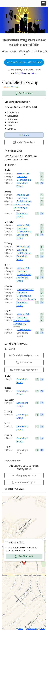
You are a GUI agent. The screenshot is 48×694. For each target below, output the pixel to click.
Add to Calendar (25, 142)
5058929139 (26, 362)
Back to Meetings (12, 87)
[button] (24, 562)
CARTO (42, 628)
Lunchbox (22, 176)
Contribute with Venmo (26, 369)
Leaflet (20, 628)
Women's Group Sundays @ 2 (21, 322)
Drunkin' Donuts (25, 289)
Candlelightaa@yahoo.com (25, 355)
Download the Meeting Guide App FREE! (24, 62)
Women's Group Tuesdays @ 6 (21, 206)
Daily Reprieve (24, 179)
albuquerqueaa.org (26, 475)
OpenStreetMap (32, 628)
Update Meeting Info (25, 482)
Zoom (26, 135)
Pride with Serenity (26, 299)
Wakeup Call (23, 173)
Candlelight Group (22, 185)
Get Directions (26, 93)
